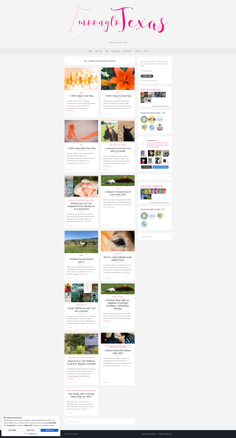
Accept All (50, 430)
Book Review (80, 200)
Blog (146, 51)
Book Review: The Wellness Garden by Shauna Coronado (81, 362)
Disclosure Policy (147, 236)
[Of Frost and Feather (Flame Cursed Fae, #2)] (160, 97)
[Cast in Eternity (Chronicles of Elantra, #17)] (164, 97)
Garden (87, 200)
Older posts (72, 421)
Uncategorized (89, 357)
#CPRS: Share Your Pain (81, 95)
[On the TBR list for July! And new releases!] (81, 292)
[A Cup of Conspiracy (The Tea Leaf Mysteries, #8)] (164, 193)
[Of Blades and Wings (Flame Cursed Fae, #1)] (157, 97)
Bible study (72, 200)
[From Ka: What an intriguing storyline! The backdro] (144, 153)
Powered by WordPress (148, 434)
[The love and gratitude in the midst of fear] (118, 241)
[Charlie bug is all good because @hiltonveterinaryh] (151, 153)
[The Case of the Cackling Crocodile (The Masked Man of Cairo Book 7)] (142, 97)
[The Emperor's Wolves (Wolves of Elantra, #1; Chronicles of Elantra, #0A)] (146, 102)
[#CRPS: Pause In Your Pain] (118, 79)
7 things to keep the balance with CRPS (117, 352)
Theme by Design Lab (164, 434)
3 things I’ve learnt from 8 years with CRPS (118, 193)
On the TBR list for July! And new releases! (81, 309)
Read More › (71, 111)
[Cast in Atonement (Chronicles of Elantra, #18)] (142, 102)
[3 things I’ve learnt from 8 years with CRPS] (118, 180)
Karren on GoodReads (152, 185)
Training (123, 145)
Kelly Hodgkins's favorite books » (160, 106)
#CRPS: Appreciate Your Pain (81, 148)
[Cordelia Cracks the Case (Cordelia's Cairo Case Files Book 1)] (146, 193)
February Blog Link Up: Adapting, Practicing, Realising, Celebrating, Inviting (117, 304)
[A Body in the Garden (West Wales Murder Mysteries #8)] (149, 199)
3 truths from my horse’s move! (81, 260)
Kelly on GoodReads (150, 89)
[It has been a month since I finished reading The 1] (166, 160)
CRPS (106, 51)
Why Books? (127, 51)
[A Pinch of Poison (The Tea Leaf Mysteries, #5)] (153, 193)
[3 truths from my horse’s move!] (81, 242)
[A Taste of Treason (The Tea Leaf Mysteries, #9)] (142, 199)
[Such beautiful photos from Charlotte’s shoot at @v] (158, 160)
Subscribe (147, 76)
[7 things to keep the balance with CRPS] (118, 338)
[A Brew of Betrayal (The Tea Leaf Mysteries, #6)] (157, 193)
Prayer (92, 200)
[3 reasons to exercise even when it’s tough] (118, 131)
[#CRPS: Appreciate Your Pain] (81, 131)
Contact (138, 51)
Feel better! (116, 51)
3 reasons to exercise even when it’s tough (118, 149)
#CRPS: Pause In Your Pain (118, 95)
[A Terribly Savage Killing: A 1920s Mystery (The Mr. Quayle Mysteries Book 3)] (146, 199)
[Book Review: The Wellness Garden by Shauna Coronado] (81, 344)
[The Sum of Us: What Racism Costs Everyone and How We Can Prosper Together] (149, 97)
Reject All (31, 430)
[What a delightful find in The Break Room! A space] (158, 153)
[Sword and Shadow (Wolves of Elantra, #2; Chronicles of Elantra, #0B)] (149, 102)
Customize (12, 430)
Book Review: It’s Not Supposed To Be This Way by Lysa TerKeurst (81, 206)
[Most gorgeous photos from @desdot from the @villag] (144, 160)
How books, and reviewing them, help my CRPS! (81, 395)
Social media (122, 347)
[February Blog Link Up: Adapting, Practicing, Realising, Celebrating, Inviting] (118, 288)
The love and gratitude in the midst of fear (117, 258)
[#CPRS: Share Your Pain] (81, 79)
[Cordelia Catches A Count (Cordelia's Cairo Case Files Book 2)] (149, 193)
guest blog (116, 145)
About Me (98, 51)
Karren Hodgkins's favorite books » (160, 202)
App (106, 346)
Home (90, 51)
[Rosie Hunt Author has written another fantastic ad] (151, 160)
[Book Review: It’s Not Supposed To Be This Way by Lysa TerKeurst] (81, 186)
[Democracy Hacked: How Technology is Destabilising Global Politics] (146, 97)
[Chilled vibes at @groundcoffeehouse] (166, 153)
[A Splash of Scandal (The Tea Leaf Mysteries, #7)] (160, 193)
